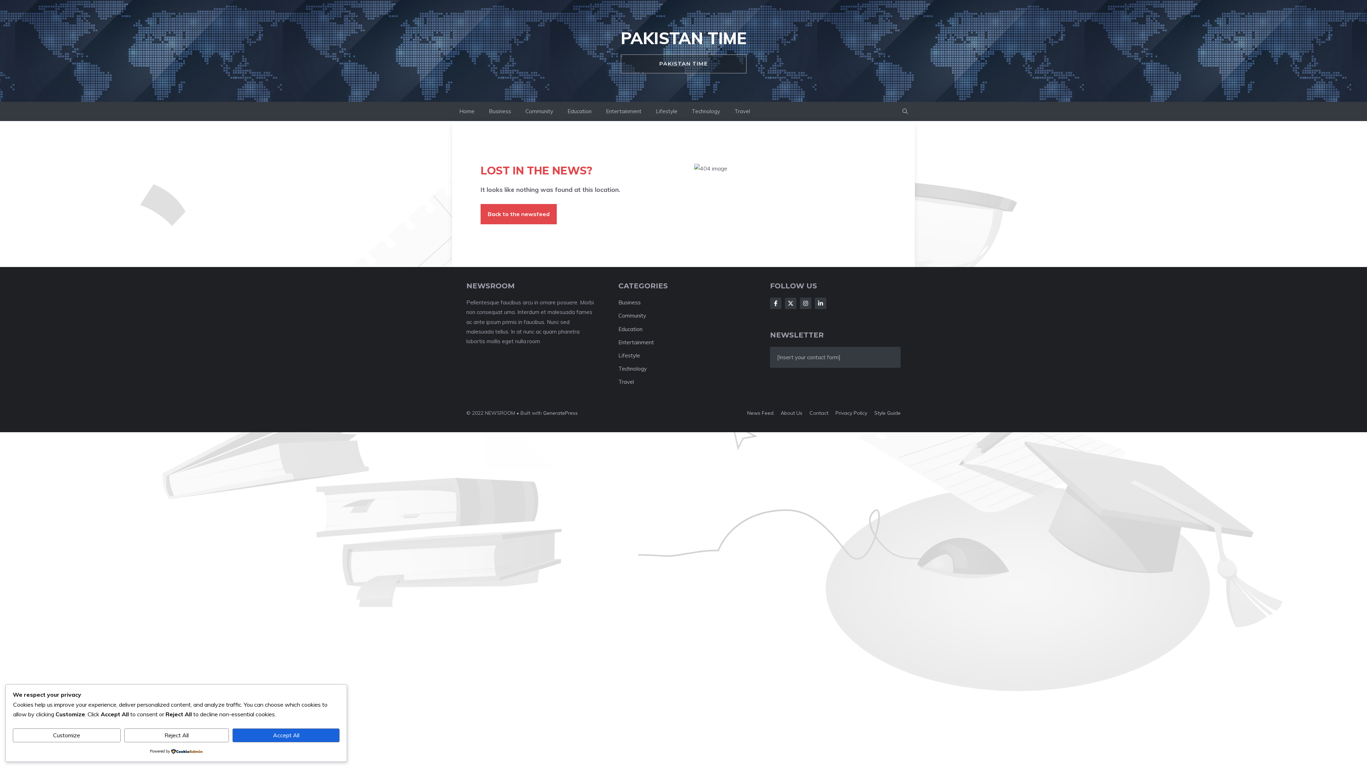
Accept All (286, 735)
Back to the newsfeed (519, 214)
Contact (819, 413)
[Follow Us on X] (790, 303)
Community (539, 111)
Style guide (887, 413)
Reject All (176, 735)
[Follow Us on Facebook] (775, 303)
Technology (706, 111)
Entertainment (623, 111)
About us (791, 413)
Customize (66, 735)
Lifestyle (666, 111)
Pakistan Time (684, 38)
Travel (742, 111)
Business (500, 111)
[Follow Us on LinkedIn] (820, 303)
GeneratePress (560, 413)
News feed (760, 413)
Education (579, 111)
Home (467, 111)
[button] (905, 111)
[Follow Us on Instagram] (805, 303)
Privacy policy (851, 413)
